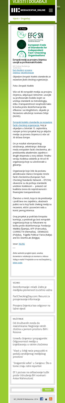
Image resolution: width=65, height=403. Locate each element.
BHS (58, 6)
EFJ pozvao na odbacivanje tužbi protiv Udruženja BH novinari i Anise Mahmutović (31, 376)
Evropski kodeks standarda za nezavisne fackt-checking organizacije (32, 124)
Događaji (25, 18)
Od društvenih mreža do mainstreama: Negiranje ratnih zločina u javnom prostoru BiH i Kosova (30, 327)
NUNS (22, 243)
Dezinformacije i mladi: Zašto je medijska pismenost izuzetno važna (32, 288)
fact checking (18, 70)
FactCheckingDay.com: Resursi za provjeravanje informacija (31, 298)
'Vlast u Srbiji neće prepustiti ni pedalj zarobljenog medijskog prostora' (30, 354)
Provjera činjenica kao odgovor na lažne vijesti (31, 307)
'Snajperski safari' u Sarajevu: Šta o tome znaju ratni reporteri (32, 364)
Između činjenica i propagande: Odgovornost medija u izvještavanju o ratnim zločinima (30, 342)
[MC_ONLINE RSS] (50, 399)
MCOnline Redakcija (21, 66)
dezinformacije (27, 72)
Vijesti (16, 18)
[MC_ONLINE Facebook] (41, 399)
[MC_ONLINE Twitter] (45, 399)
